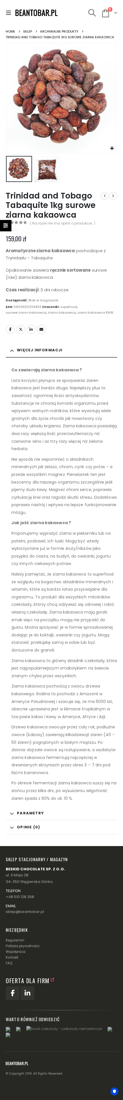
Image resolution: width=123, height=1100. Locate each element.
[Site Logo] (36, 12)
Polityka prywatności (22, 946)
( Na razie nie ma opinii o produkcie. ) (62, 223)
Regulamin (15, 940)
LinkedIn (31, 329)
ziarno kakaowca (62, 312)
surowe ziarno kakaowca (26, 312)
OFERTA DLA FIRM (28, 980)
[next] (113, 196)
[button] (10, 13)
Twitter (20, 329)
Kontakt (12, 957)
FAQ (9, 963)
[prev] (105, 196)
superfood (68, 306)
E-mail (41, 329)
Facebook (10, 329)
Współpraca (15, 951)
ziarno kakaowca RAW (95, 312)
